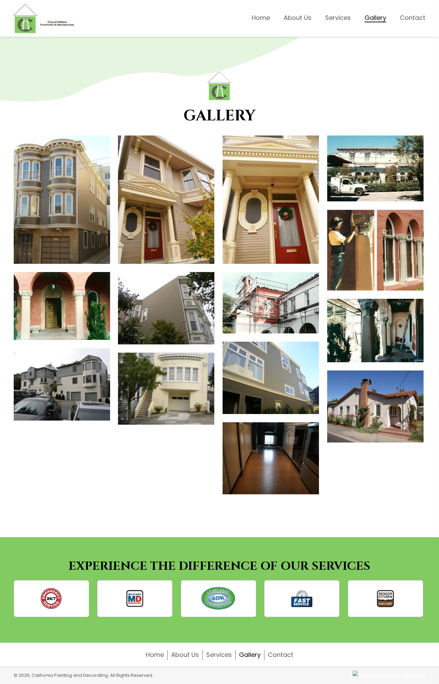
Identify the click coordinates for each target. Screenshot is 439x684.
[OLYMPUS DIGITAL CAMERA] (375, 406)
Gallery (250, 654)
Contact (280, 654)
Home (155, 654)
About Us (185, 654)
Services (219, 654)
